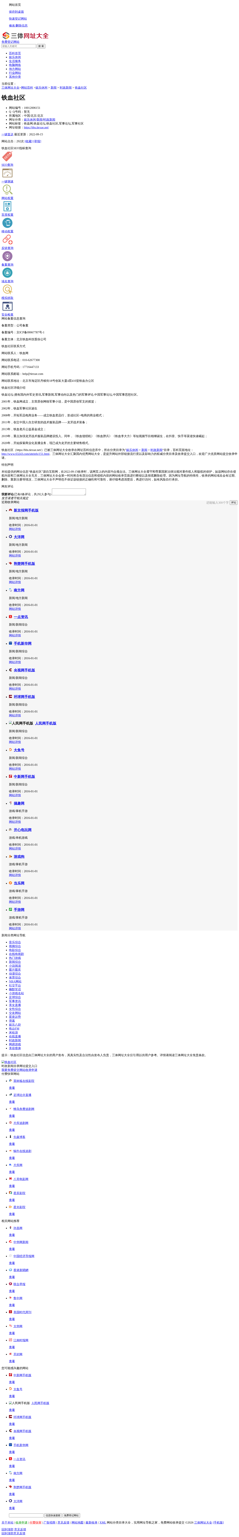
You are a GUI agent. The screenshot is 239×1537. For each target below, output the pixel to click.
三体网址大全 (10, 87)
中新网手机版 (24, 777)
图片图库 (15, 969)
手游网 (19, 910)
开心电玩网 (23, 830)
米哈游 (13, 1032)
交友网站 (15, 1012)
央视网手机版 (24, 670)
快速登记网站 (18, 18)
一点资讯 (21, 617)
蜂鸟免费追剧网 (23, 1109)
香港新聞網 (20, 1270)
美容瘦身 (15, 1048)
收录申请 (21, 1522)
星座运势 (15, 1016)
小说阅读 (15, 965)
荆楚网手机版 (24, 564)
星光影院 (19, 1207)
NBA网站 (15, 981)
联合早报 (19, 1284)
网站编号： (16, 107)
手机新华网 (23, 643)
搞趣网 (19, 803)
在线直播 (15, 1036)
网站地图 (77, 1522)
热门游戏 (15, 957)
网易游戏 (15, 1044)
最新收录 (91, 1522)
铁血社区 (81, 87)
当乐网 (19, 883)
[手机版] (218, 1522)
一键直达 (7, 134)
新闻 (54, 87)
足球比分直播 (22, 1095)
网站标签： (16, 123)
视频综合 (15, 946)
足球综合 (15, 997)
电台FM (14, 1028)
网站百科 (27, 87)
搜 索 (41, 46)
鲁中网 (17, 1298)
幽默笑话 (15, 989)
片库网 (17, 1165)
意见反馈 (63, 1522)
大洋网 (19, 537)
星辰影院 (19, 1193)
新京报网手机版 (26, 510)
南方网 (19, 590)
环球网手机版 (24, 697)
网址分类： (16, 119)
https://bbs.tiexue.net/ (36, 127)
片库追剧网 (20, 1123)
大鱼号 (19, 750)
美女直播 (15, 1005)
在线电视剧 (16, 954)
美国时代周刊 (22, 1312)
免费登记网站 (10, 41)
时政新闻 (66, 87)
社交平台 (15, 985)
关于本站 (7, 1522)
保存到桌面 (16, 11)
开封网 (17, 1354)
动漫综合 (15, 973)
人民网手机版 (45, 723)
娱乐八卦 (15, 1024)
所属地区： (16, 115)
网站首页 (15, 4)
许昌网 (17, 1228)
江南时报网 (20, 1340)
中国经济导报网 (23, 1256)
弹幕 (12, 1020)
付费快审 (35, 1522)
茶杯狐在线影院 (23, 1080)
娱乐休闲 (41, 87)
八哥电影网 (20, 1179)
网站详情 (15, 529)
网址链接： (16, 127)
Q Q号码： (16, 111)
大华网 (17, 1326)
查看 (12, 1087)
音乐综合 (15, 942)
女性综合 (15, 1009)
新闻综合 (15, 961)
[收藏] (28, 141)
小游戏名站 (16, 993)
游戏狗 (19, 857)
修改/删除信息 (18, 25)
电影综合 (15, 950)
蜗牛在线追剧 (22, 1151)
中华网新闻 (20, 1242)
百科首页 (15, 53)
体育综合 (15, 977)
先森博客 (19, 1137)
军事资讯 (15, 1001)
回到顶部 (7, 1529)
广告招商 (49, 1522)
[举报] (37, 141)
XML (103, 1522)
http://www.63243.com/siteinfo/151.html (25, 453)
